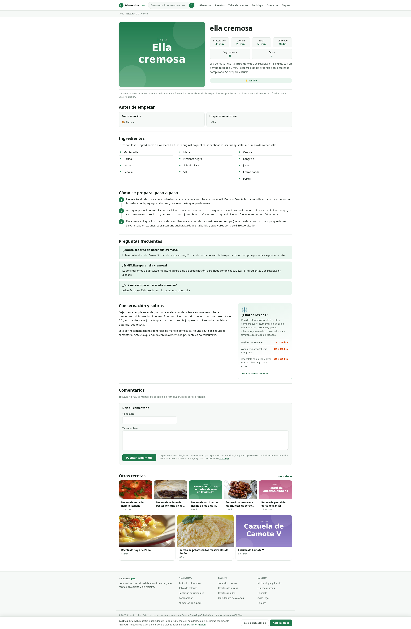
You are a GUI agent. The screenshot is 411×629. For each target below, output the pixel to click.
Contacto (262, 592)
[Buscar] (191, 5)
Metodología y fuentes (270, 583)
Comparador (186, 597)
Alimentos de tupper (190, 602)
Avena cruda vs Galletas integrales (264, 350)
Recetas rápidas (226, 592)
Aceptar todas (281, 622)
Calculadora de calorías (231, 597)
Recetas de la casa (228, 587)
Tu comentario (130, 428)
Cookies (262, 602)
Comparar (272, 5)
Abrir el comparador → (254, 373)
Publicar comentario (139, 457)
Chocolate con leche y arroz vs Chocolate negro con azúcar (264, 362)
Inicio (121, 13)
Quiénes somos (266, 587)
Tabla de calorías (238, 5)
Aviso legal (263, 597)
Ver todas (283, 476)
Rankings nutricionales (191, 592)
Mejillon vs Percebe (264, 342)
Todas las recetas (227, 583)
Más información (196, 624)
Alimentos (205, 5)
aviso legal (224, 458)
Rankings (257, 5)
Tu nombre (128, 413)
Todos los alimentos (190, 583)
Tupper (286, 5)
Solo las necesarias (255, 622)
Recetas (219, 5)
